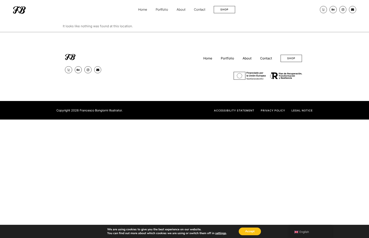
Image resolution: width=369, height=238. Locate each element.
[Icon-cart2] (323, 9)
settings (220, 233)
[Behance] (333, 9)
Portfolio (162, 9)
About (181, 9)
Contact (199, 9)
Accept (250, 231)
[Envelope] (352, 9)
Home (142, 9)
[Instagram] (343, 9)
